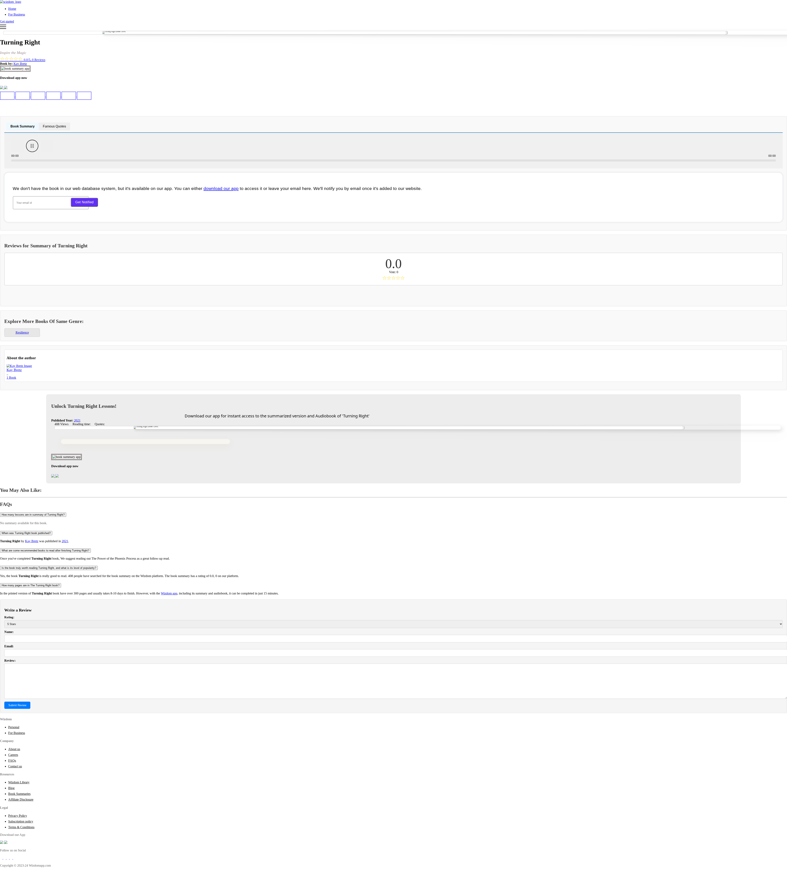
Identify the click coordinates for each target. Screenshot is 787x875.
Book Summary (22, 126)
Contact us (15, 766)
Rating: (9, 617)
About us (14, 749)
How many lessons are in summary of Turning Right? (33, 514)
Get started (7, 21)
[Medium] (5, 858)
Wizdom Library (19, 782)
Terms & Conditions (21, 827)
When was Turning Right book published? (26, 533)
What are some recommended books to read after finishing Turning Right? (45, 550)
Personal (13, 727)
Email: (9, 646)
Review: (10, 660)
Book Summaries (19, 793)
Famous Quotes (54, 126)
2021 (77, 420)
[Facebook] (1, 858)
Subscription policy (20, 821)
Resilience (22, 332)
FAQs (12, 760)
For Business (16, 14)
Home (12, 8)
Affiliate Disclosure (20, 799)
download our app (221, 188)
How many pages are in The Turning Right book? (30, 585)
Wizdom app (169, 593)
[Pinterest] (14, 858)
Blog (11, 788)
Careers (13, 755)
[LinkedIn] (11, 858)
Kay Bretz (20, 63)
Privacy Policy (17, 815)
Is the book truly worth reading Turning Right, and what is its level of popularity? (49, 567)
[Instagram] (8, 858)
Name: (9, 632)
